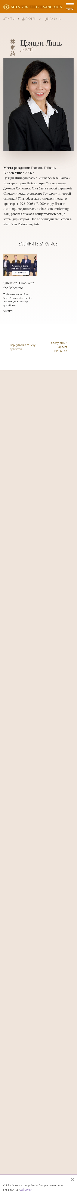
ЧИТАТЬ (8, 311)
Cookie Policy (25, 1189)
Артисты (9, 18)
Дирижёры (29, 18)
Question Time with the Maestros (18, 285)
